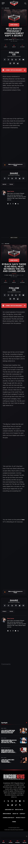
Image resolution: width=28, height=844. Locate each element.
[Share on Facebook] (4, 178)
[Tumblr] (24, 801)
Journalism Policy (8, 817)
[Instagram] (10, 63)
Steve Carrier (9, 39)
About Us (15, 813)
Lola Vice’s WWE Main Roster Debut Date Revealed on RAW (8, 731)
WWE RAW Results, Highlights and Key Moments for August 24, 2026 (8, 751)
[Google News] (12, 59)
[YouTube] (23, 59)
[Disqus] (14, 688)
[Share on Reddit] (19, 178)
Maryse (4, 184)
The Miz (11, 184)
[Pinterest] (19, 59)
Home (2, 243)
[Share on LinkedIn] (12, 178)
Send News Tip (9, 809)
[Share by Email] (23, 178)
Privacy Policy (20, 817)
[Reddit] (17, 63)
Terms (14, 821)
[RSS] (20, 805)
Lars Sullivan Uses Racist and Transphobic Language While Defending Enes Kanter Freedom (7, 761)
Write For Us (19, 809)
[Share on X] (8, 178)
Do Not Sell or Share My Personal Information (14, 829)
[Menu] (3, 3)
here (23, 519)
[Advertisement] (14, 145)
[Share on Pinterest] (15, 178)
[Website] (8, 204)
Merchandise (7, 813)
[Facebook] (4, 59)
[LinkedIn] (15, 59)
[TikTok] (16, 805)
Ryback (4, 611)
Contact (22, 813)
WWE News (14, 24)
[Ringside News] (14, 3)
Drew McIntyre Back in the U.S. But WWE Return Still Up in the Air (9, 741)
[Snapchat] (14, 63)
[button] (25, 3)
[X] (8, 59)
